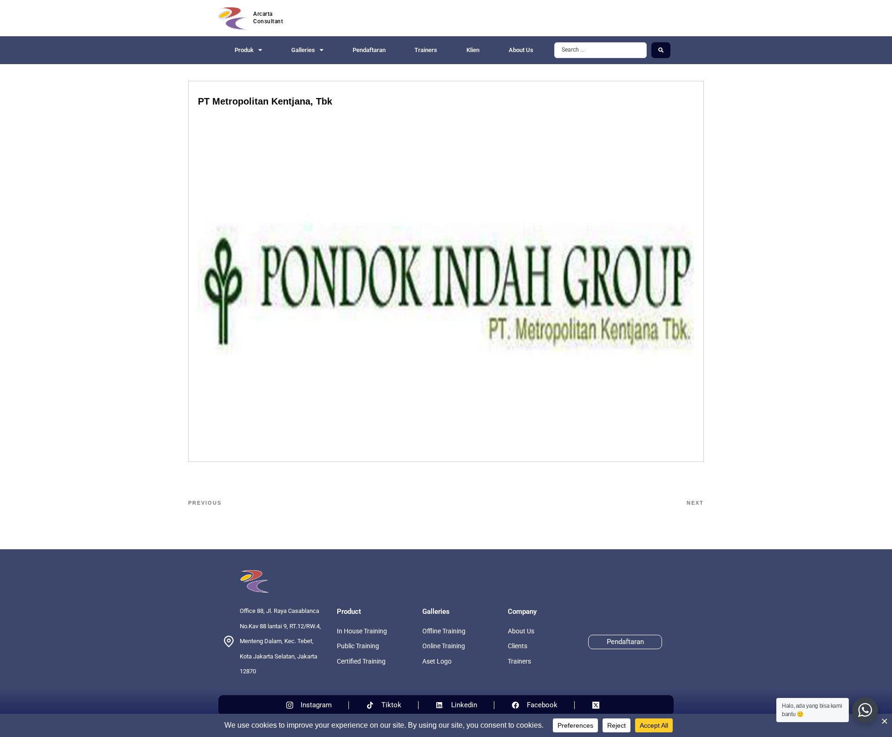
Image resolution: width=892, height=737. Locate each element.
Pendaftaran (369, 49)
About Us (521, 49)
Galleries (303, 49)
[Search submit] (660, 50)
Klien (472, 49)
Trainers (425, 49)
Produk (244, 49)
